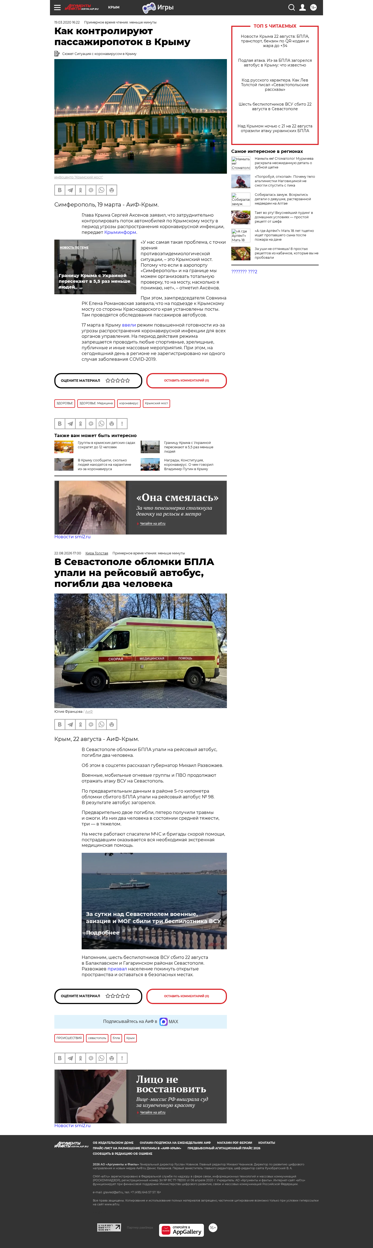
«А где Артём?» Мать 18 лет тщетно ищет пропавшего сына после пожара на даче (284, 235)
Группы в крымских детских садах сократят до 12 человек (106, 445)
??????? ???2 (244, 271)
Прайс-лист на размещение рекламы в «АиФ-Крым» (137, 1148)
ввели (129, 325)
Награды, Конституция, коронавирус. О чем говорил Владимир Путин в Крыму (189, 464)
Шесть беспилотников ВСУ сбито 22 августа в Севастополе (275, 106)
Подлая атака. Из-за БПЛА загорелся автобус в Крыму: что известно (275, 63)
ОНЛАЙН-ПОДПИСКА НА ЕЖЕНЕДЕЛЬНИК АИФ (175, 1143)
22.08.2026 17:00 (67, 553)
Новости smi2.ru (72, 536)
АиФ (89, 711)
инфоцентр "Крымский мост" (78, 177)
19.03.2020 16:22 (67, 22)
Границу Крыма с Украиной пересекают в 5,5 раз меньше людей (188, 447)
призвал (118, 968)
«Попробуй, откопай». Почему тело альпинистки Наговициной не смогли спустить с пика (285, 180)
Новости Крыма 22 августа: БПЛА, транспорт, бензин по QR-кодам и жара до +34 (275, 41)
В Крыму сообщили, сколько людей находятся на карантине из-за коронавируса (104, 464)
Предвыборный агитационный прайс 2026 (224, 1148)
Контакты (266, 1143)
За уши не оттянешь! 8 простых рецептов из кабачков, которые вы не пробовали (286, 253)
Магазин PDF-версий (234, 1143)
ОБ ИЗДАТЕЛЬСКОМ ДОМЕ (113, 1143)
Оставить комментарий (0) (186, 380)
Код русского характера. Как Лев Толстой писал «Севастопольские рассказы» (275, 85)
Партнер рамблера (140, 1227)
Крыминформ (120, 232)
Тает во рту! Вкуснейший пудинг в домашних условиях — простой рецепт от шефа (284, 217)
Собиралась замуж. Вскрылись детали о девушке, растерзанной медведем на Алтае (283, 199)
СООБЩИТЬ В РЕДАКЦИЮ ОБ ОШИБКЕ (122, 1154)
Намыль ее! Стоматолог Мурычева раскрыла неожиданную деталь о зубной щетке (284, 162)
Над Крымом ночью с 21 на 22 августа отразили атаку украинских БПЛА (275, 128)
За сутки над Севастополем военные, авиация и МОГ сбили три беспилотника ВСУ (153, 917)
